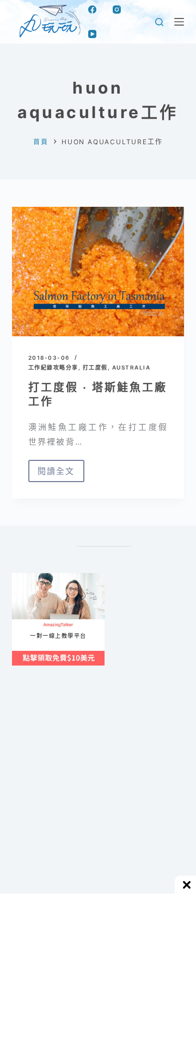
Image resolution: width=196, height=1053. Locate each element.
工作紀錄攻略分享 (53, 367)
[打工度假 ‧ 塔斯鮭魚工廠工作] (98, 271)
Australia (131, 367)
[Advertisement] (98, 805)
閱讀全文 (56, 474)
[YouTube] (92, 34)
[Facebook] (92, 9)
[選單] (179, 22)
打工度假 (95, 367)
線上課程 (22, 577)
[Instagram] (117, 9)
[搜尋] (159, 22)
